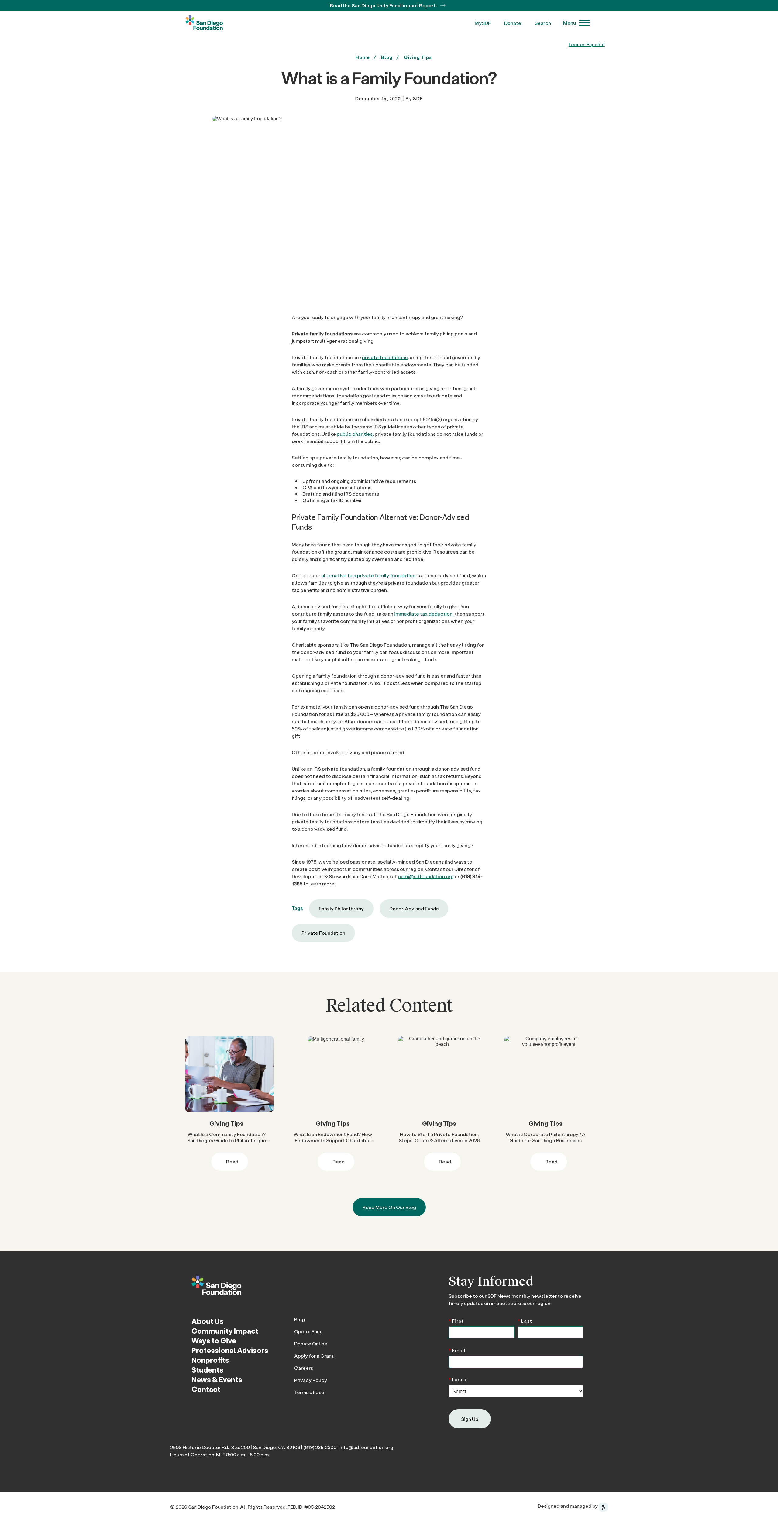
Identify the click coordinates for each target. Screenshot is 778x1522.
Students (207, 1369)
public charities (355, 434)
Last (525, 1320)
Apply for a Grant (314, 1355)
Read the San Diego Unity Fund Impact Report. (384, 5)
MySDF (483, 23)
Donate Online (310, 1343)
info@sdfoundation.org (366, 1447)
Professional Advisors (229, 1350)
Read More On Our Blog (389, 1207)
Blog (299, 1319)
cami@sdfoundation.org (426, 876)
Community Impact (224, 1330)
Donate (512, 23)
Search (543, 23)
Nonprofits (210, 1360)
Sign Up (469, 1419)
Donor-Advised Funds (414, 908)
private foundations (385, 357)
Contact (205, 1389)
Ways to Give (213, 1340)
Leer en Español (587, 44)
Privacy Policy (310, 1380)
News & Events (216, 1379)
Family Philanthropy (341, 908)
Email (457, 1350)
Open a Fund (308, 1331)
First (456, 1320)
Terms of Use (309, 1392)
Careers (303, 1368)
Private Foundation (323, 932)
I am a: (458, 1379)
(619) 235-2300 (319, 1447)
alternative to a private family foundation (368, 575)
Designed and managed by (568, 1506)
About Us (207, 1321)
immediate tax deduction (423, 613)
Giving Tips (418, 57)
